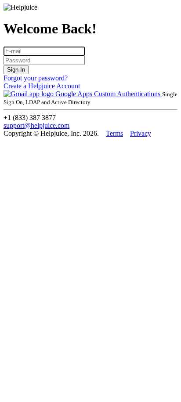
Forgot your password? (36, 78)
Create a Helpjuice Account (42, 86)
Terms (114, 133)
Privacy (140, 133)
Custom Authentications (128, 94)
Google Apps (74, 94)
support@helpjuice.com (36, 125)
